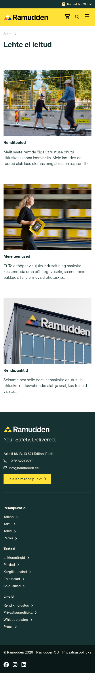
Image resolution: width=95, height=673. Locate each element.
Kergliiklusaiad (15, 571)
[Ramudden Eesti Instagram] (15, 666)
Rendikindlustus (17, 605)
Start (7, 33)
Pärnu (8, 538)
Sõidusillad (12, 586)
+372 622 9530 (20, 460)
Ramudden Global (79, 4)
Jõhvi (8, 531)
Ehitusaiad (12, 578)
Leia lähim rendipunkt (25, 479)
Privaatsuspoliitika (18, 612)
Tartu (8, 524)
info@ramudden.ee (24, 468)
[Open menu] (87, 17)
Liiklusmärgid (15, 557)
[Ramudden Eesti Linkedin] (24, 666)
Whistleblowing (16, 619)
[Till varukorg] (70, 17)
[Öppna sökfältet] (79, 17)
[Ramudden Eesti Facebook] (6, 666)
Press (8, 626)
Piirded (9, 564)
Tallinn (9, 516)
